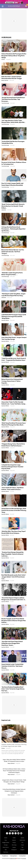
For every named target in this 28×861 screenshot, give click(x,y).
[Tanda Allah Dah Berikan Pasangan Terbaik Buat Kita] (14, 133)
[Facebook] (7, 833)
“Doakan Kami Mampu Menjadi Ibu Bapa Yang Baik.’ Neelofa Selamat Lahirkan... (12, 554)
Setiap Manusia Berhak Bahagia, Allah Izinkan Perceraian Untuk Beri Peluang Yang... (13, 510)
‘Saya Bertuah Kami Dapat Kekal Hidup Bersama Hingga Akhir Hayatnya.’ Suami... (12, 643)
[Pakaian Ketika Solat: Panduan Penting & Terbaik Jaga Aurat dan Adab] (14, 733)
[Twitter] (13, 833)
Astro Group (24, 858)
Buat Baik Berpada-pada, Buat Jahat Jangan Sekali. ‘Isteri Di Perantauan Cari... (13, 577)
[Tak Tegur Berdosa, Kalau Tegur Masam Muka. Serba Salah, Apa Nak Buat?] (14, 112)
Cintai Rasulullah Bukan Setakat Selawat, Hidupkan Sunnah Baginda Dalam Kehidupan (14, 791)
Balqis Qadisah (4, 80)
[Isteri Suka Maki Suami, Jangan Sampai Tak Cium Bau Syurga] (14, 329)
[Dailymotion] (21, 833)
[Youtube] (18, 833)
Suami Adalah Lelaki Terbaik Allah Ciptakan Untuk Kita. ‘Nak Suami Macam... (12, 666)
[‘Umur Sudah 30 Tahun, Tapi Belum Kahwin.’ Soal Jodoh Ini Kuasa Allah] (14, 479)
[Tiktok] (15, 833)
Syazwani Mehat (5, 320)
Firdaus (3, 59)
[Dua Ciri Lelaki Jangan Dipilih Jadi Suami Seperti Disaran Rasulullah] (14, 175)
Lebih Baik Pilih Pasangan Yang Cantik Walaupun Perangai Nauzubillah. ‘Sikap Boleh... (13, 316)
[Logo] (14, 6)
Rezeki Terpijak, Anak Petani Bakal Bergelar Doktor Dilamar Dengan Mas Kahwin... (13, 620)
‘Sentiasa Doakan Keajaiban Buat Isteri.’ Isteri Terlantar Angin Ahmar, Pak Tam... (13, 689)
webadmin (3, 209)
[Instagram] (10, 833)
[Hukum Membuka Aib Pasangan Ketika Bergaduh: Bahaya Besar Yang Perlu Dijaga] (14, 46)
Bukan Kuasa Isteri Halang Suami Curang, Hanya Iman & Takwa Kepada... (12, 381)
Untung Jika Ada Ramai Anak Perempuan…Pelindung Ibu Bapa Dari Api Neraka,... (13, 229)
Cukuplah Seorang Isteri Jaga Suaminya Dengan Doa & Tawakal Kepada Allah (12, 466)
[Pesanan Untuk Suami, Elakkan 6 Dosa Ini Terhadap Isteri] (14, 154)
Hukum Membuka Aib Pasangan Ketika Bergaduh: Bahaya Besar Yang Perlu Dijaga (13, 55)
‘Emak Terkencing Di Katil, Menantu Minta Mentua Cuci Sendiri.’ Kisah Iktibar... (12, 206)
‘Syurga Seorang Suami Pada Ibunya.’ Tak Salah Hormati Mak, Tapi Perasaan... (13, 99)
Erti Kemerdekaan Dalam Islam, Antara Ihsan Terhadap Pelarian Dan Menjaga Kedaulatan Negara (14, 770)
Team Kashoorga (5, 103)
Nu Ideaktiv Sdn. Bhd (13, 858)
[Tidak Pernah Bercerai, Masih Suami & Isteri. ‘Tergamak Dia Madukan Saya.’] (14, 350)
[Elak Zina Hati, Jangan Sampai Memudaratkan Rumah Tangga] (14, 68)
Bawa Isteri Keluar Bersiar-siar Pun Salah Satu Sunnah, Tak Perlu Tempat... (12, 251)
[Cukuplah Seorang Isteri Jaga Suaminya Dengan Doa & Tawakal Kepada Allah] (14, 457)
